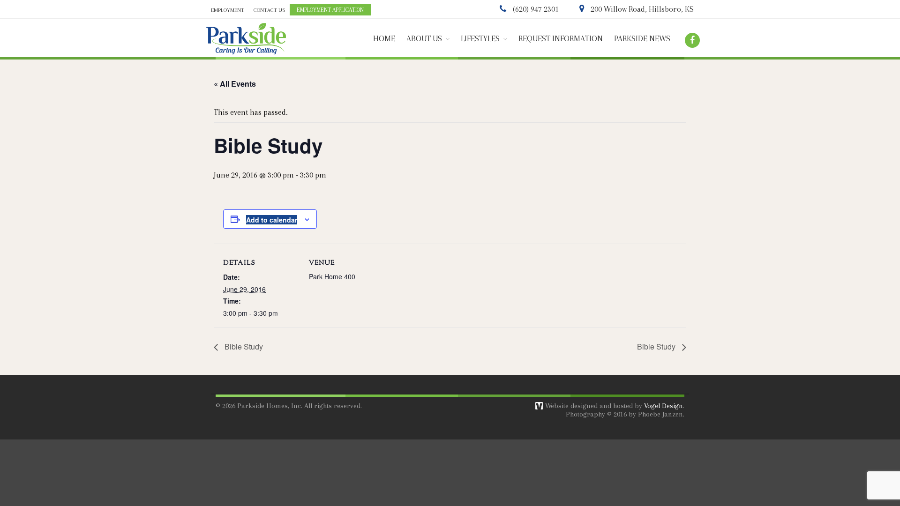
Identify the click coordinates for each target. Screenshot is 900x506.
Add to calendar (271, 219)
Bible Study (243, 346)
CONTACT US (269, 10)
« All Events (235, 83)
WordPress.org (818, 463)
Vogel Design (663, 406)
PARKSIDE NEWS (642, 38)
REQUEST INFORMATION (560, 38)
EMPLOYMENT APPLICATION (330, 10)
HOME (384, 38)
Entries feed (815, 441)
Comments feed (820, 452)
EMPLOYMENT (227, 10)
